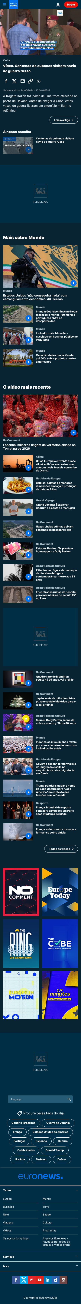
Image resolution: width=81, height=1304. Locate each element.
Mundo (7, 290)
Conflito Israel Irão (23, 1122)
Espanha (41, 1141)
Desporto (42, 803)
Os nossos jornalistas (16, 1238)
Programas (49, 1230)
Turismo (41, 1159)
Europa (7, 1198)
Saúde (47, 1214)
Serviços (8, 1256)
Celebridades (26, 1150)
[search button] (69, 1099)
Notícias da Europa (48, 478)
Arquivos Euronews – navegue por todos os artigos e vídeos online (56, 1241)
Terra (46, 1206)
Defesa (61, 1159)
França (17, 1132)
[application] (40, 32)
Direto (71, 4)
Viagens (8, 1222)
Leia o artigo (62, 120)
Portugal (19, 1141)
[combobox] (40, 1099)
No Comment (11, 440)
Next (6, 1214)
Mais (6, 1266)
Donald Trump (55, 1150)
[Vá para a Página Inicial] (13, 4)
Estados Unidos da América (50, 1132)
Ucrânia (20, 1159)
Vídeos (7, 1230)
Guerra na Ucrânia (58, 1122)
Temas (7, 1190)
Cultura (63, 1141)
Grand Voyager (46, 500)
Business (8, 1206)
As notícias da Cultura (50, 565)
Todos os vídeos (59, 848)
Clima (40, 456)
